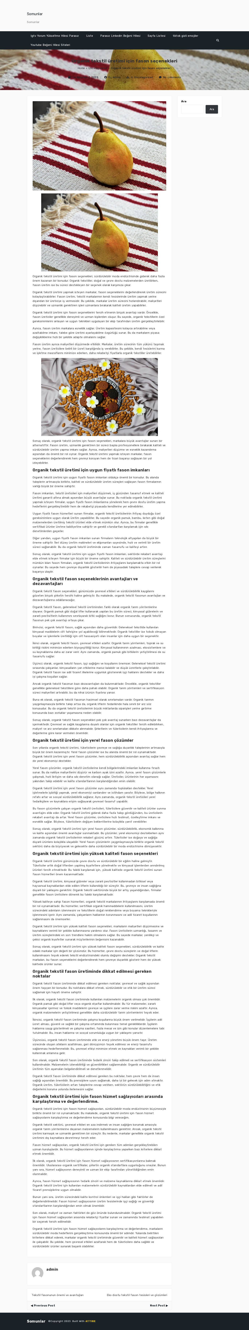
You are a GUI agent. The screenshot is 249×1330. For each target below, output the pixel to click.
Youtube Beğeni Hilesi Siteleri (50, 45)
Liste (89, 35)
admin (116, 77)
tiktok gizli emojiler (185, 35)
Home (81, 68)
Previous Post (44, 1305)
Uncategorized (97, 68)
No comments (172, 77)
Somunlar (35, 14)
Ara (183, 101)
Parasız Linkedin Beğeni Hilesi (120, 35)
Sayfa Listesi (157, 35)
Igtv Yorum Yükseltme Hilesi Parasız (55, 35)
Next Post (157, 1305)
